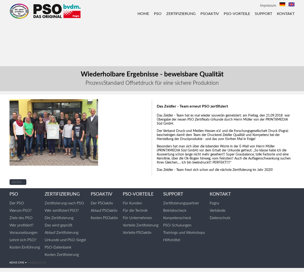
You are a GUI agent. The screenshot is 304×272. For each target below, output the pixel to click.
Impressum (268, 5)
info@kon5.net (36, 262)
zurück (17, 182)
